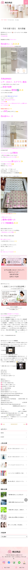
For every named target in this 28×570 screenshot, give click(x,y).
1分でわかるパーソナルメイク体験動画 (9, 340)
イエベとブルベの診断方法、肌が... (16, 473)
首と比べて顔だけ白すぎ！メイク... (16, 448)
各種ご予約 (21, 567)
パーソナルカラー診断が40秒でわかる (9, 354)
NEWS (5, 19)
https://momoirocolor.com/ (14, 404)
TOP (2, 19)
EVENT (2, 437)
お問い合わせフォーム (5, 373)
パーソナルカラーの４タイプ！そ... (16, 465)
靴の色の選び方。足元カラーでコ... (16, 481)
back (4, 424)
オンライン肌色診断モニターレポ (8, 317)
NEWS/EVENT (14, 424)
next (24, 424)
